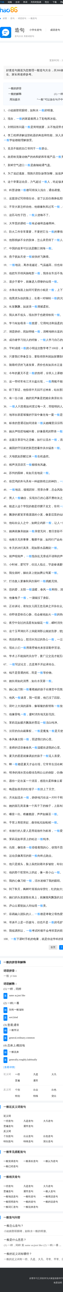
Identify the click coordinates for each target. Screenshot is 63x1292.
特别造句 (8, 1141)
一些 (17, 1074)
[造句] (5, 32)
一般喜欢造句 (30, 1161)
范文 (47, 2)
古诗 (17, 2)
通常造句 (28, 1126)
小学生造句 (35, 30)
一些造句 (8, 1121)
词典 (10, 2)
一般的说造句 (50, 1201)
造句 (12, 18)
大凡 (53, 1074)
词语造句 (22, 18)
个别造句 (8, 1136)
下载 (54, 2)
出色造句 (48, 1136)
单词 (25, 2)
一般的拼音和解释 (15, 962)
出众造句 (28, 1136)
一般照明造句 (11, 1201)
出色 (53, 1089)
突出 (53, 1096)
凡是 (35, 1074)
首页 (53, 947)
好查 (5, 18)
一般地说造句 (11, 1196)
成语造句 (55, 30)
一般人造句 (49, 1191)
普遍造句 (8, 1126)
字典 (2, 2)
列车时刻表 (36, 2)
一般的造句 (29, 1201)
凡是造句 (28, 1121)
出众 (35, 1089)
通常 (35, 1080)
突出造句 (48, 1141)
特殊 (35, 1096)
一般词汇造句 (11, 1207)
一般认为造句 (50, 1161)
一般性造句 (29, 1196)
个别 (17, 1089)
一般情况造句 (50, 1196)
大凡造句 (48, 1121)
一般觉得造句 (11, 1161)
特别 (17, 1096)
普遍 (17, 1080)
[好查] (9, 9)
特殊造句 (28, 1141)
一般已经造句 (11, 1166)
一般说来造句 (30, 1207)
